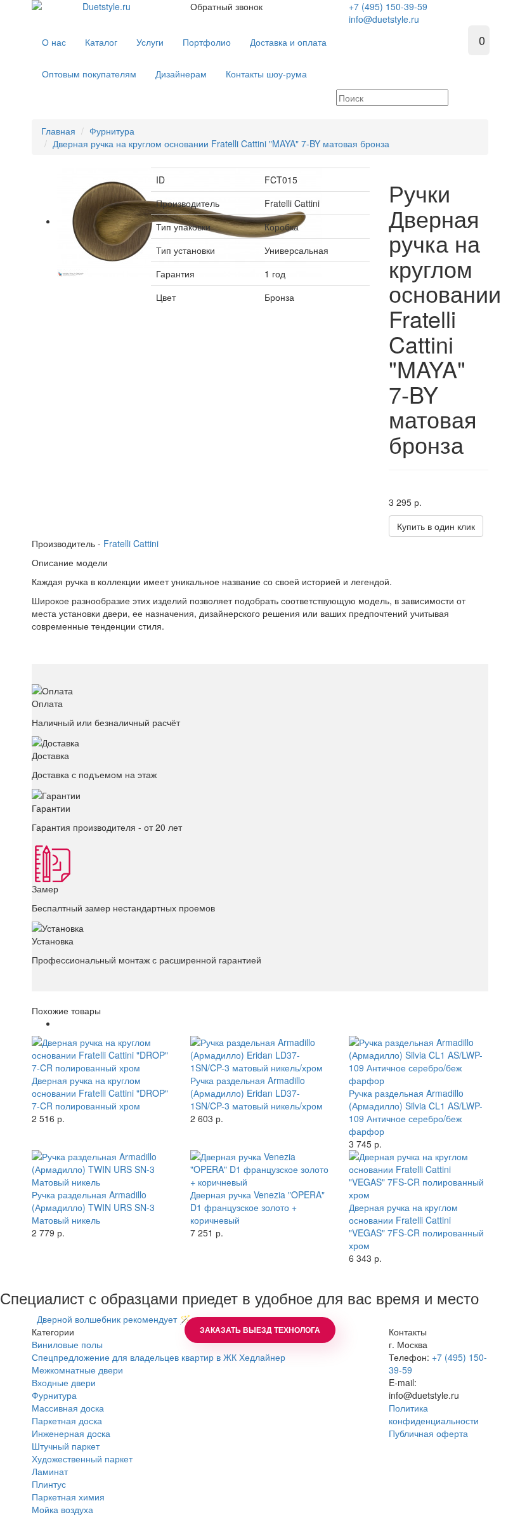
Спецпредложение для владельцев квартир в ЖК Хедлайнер (158, 1357)
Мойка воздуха (62, 1509)
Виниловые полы (67, 1344)
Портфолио (207, 42)
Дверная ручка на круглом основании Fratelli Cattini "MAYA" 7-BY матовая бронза (221, 143)
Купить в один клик (436, 526)
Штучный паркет (66, 1445)
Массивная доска (68, 1407)
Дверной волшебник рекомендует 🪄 (111, 1319)
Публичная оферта (428, 1433)
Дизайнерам (181, 73)
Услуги (150, 42)
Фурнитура (111, 130)
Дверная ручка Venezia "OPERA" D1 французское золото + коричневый (257, 1207)
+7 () (388, 6)
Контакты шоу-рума (266, 73)
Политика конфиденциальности (434, 1414)
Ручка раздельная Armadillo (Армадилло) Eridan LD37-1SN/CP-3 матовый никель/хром (256, 1093)
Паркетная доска (67, 1420)
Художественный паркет (82, 1458)
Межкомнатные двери (77, 1369)
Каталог (101, 42)
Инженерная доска (71, 1433)
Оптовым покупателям (89, 73)
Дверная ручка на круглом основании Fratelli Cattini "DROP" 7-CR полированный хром (100, 1093)
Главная (58, 130)
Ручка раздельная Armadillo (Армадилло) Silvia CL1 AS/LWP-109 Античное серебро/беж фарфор (416, 1112)
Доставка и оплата (288, 42)
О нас (54, 42)
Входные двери (64, 1382)
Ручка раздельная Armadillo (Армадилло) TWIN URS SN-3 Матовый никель (93, 1207)
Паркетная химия (68, 1496)
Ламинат (50, 1471)
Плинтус (49, 1484)
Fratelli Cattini (131, 543)
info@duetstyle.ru (384, 19)
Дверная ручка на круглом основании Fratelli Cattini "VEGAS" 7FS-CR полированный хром (416, 1226)
